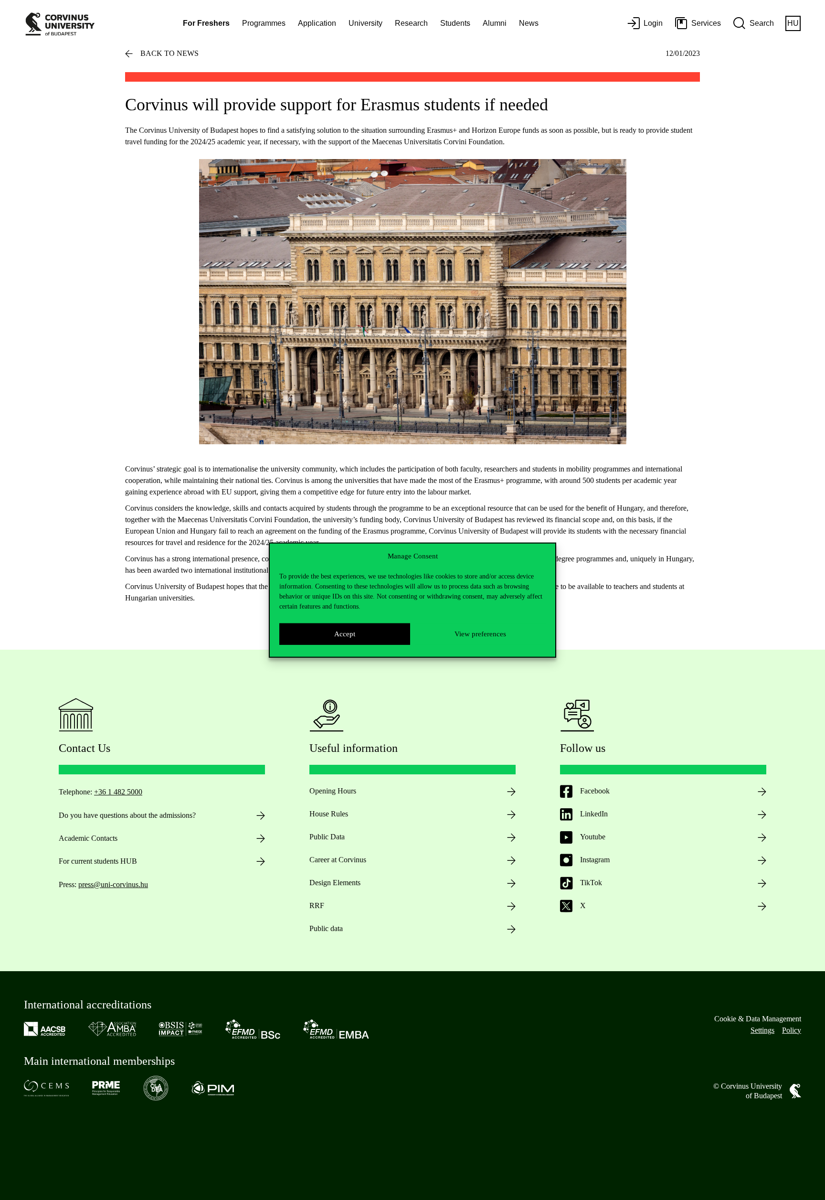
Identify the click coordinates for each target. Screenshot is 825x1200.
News (529, 23)
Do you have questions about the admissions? (127, 815)
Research (411, 23)
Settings (762, 1030)
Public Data (327, 837)
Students (455, 23)
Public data (326, 928)
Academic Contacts (88, 838)
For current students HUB (98, 861)
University (365, 23)
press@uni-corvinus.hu (113, 884)
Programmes (264, 23)
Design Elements (334, 883)
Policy (791, 1030)
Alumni (495, 23)
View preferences (480, 634)
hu (793, 23)
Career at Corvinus (337, 860)
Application (317, 23)
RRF (316, 905)
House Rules (328, 814)
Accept (344, 634)
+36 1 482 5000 (118, 792)
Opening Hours (332, 791)
